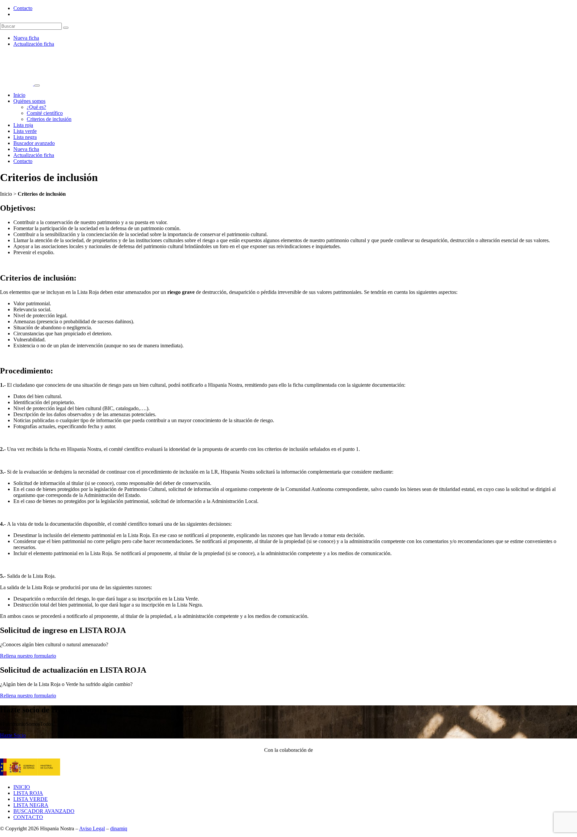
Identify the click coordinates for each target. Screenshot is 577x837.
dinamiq (118, 828)
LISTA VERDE (30, 799)
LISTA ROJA (28, 793)
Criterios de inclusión (49, 119)
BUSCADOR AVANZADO (43, 811)
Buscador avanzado (34, 143)
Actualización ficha (33, 44)
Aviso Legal (92, 828)
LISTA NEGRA (30, 805)
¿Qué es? (36, 107)
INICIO (21, 787)
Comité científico (45, 113)
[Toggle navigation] (37, 86)
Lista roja (23, 125)
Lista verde (25, 131)
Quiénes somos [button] (29, 101)
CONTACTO (28, 817)
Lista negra (25, 137)
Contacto (22, 8)
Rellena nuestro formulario (28, 656)
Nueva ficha (26, 38)
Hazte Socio (13, 735)
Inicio (19, 95)
